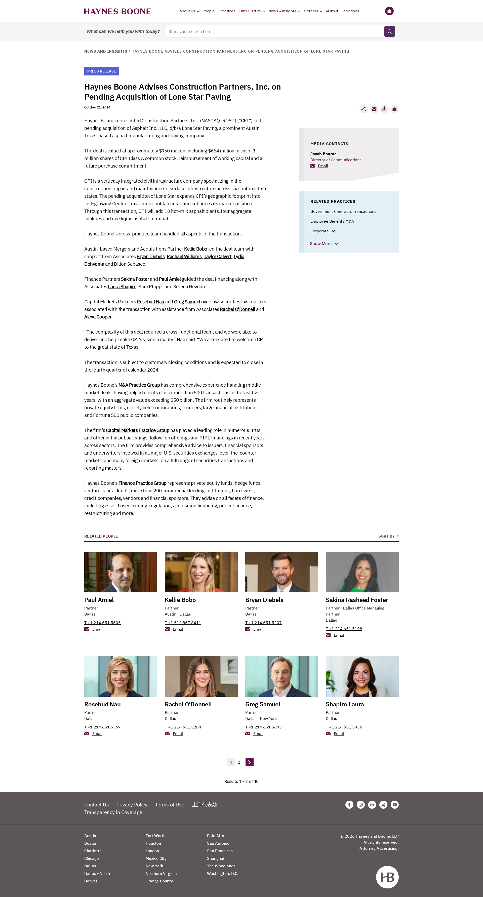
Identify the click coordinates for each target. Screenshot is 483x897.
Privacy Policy (131, 804)
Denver (90, 880)
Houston (153, 843)
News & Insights (282, 11)
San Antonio (218, 843)
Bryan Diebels (151, 256)
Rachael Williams (184, 256)
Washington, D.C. (222, 873)
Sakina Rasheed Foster (357, 599)
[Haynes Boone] (117, 11)
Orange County (159, 880)
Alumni (332, 11)
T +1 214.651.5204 (183, 726)
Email (323, 165)
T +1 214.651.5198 (344, 628)
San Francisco (220, 850)
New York (268, 718)
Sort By (387, 536)
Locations (350, 11)
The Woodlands (221, 865)
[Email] (374, 109)
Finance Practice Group (142, 483)
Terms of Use (169, 804)
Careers (311, 11)
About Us (187, 11)
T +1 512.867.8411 (183, 622)
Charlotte (93, 850)
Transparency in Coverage (113, 812)
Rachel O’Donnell (237, 309)
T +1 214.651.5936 (344, 726)
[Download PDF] (384, 109)
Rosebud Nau (150, 302)
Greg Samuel (187, 302)
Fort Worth (156, 835)
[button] (394, 109)
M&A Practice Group (138, 385)
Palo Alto (215, 835)
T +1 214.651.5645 (263, 726)
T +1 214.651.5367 (102, 726)
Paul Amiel (170, 279)
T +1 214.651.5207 (263, 622)
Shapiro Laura (345, 704)
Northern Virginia (161, 873)
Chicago (91, 858)
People (209, 11)
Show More (321, 243)
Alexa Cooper (97, 317)
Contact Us (96, 804)
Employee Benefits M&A (332, 221)
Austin (170, 614)
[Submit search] (389, 31)
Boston (90, 843)
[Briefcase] (389, 11)
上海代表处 (204, 804)
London (152, 850)
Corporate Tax (323, 230)
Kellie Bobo (195, 249)
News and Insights (105, 51)
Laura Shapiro (122, 286)
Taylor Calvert (217, 256)
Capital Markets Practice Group (137, 430)
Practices (227, 11)
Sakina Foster (135, 279)
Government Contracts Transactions (343, 211)
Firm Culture (250, 11)
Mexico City (156, 858)
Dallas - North (97, 873)
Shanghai (215, 858)
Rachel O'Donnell (188, 704)
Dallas (90, 614)
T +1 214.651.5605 (102, 622)
